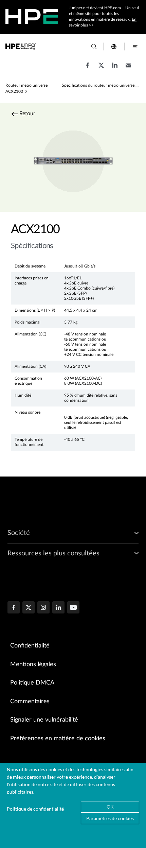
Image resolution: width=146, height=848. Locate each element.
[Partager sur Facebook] (87, 68)
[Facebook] (13, 608)
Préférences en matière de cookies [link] (57, 738)
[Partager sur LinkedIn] (115, 68)
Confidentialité (30, 646)
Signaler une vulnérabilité (44, 720)
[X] (28, 608)
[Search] (94, 46)
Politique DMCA (32, 683)
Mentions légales (33, 664)
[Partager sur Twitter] (101, 68)
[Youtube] (73, 608)
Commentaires (30, 701)
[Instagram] (43, 608)
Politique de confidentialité (35, 808)
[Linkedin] (58, 608)
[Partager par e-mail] (128, 68)
